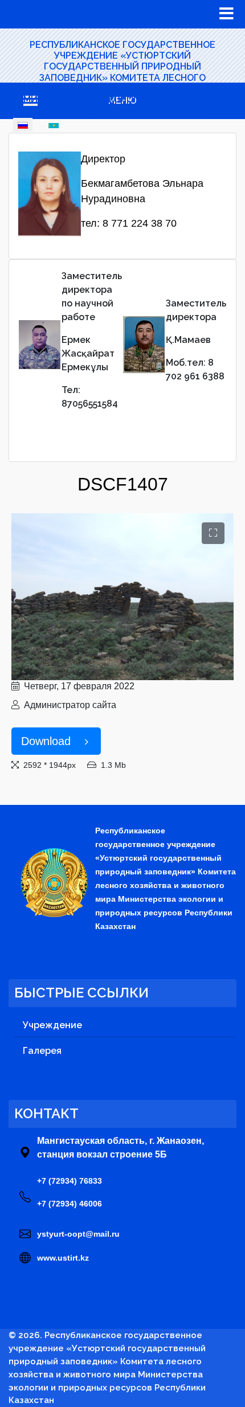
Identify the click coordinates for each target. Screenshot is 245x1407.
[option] (22, 124)
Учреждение (52, 1025)
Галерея (42, 1050)
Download (46, 741)
